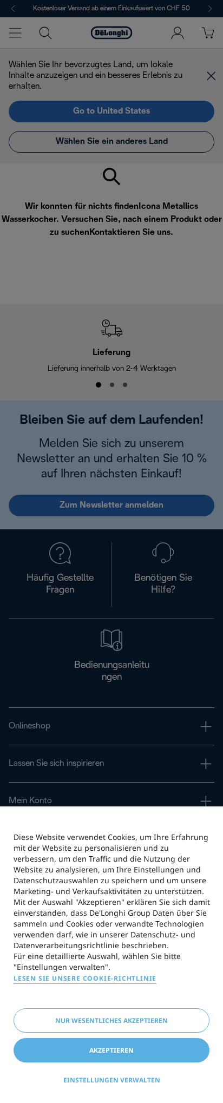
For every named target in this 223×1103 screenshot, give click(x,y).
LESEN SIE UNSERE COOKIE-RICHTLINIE (85, 978)
